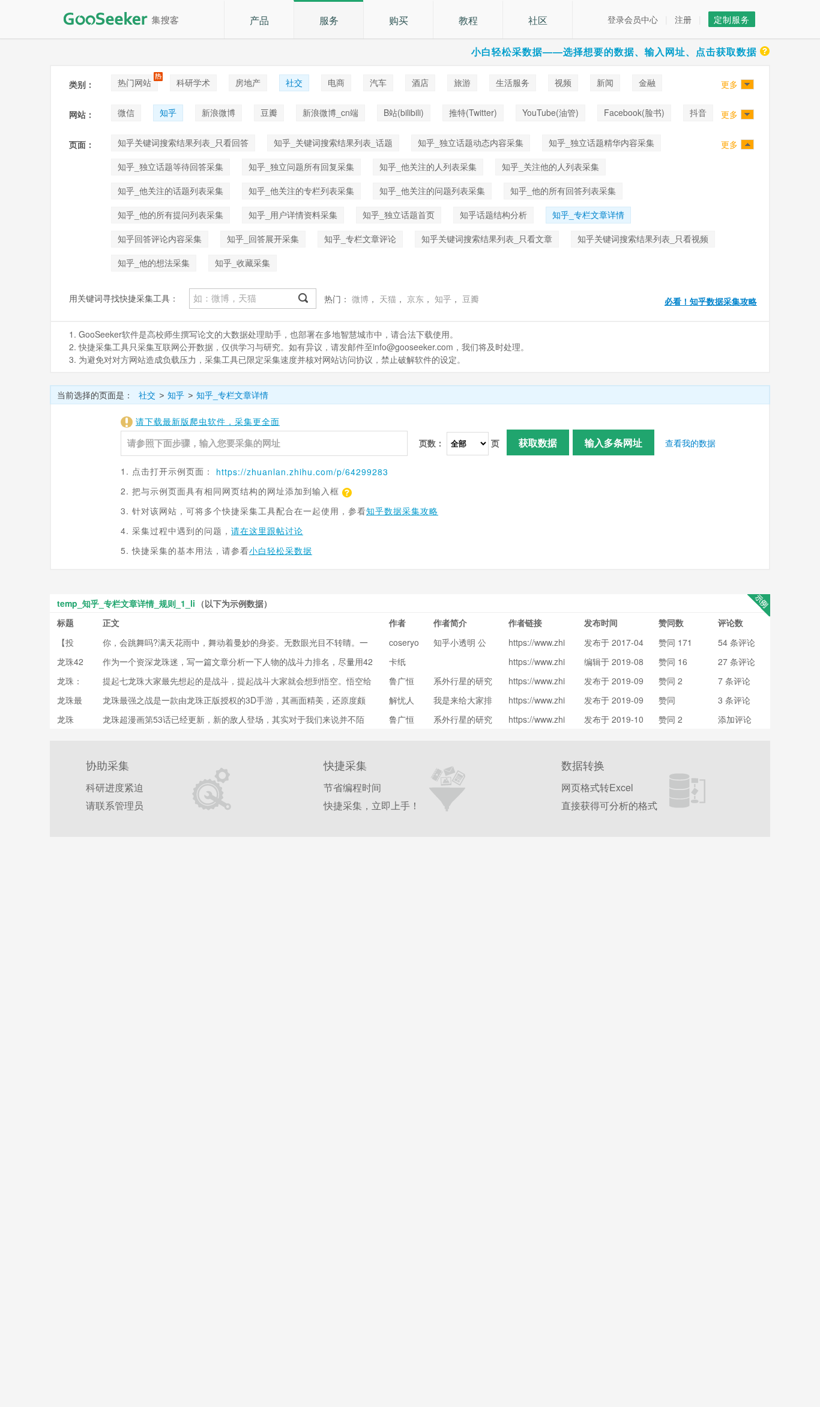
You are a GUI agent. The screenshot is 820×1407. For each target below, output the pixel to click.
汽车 (378, 82)
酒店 (420, 82)
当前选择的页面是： (95, 395)
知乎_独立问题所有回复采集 (301, 166)
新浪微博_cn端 (330, 112)
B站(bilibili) (404, 112)
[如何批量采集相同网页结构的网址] (345, 491)
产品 (259, 20)
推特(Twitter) (473, 112)
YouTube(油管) (550, 112)
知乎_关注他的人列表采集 (550, 166)
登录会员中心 (632, 19)
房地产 (248, 82)
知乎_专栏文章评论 (360, 238)
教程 (468, 20)
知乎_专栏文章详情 (588, 214)
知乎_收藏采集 (242, 263)
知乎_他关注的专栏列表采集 (301, 190)
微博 (360, 299)
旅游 (462, 82)
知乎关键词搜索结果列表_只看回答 (183, 142)
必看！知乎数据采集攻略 (711, 301)
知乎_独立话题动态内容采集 (470, 142)
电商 (336, 82)
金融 (647, 82)
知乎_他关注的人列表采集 (428, 166)
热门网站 (134, 82)
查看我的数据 (690, 443)
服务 (329, 20)
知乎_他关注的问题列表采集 (432, 190)
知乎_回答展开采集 (263, 238)
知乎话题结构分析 (493, 214)
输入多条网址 (613, 442)
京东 (415, 299)
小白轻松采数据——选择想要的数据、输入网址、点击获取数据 (614, 51)
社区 (537, 20)
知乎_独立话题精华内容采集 (601, 142)
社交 (294, 82)
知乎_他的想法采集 (154, 263)
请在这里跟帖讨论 (267, 530)
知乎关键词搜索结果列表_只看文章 (486, 238)
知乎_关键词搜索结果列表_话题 (333, 142)
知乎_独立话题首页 (399, 214)
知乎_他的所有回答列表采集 (563, 190)
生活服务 (512, 82)
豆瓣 (269, 112)
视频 (563, 82)
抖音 (698, 112)
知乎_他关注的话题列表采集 (170, 190)
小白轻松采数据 (280, 550)
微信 (126, 112)
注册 (683, 19)
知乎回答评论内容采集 (160, 238)
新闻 (605, 82)
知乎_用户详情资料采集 (293, 214)
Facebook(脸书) (634, 112)
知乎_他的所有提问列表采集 (170, 214)
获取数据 (538, 442)
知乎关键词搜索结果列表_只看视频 (642, 238)
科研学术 (193, 82)
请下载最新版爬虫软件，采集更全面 (208, 421)
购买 (398, 20)
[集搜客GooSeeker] (128, 18)
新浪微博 (218, 112)
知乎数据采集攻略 (402, 511)
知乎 (168, 112)
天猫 (387, 299)
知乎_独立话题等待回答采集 (170, 166)
